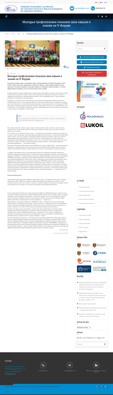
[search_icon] (106, 16)
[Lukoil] (91, 125)
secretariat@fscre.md (82, 8)
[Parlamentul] (99, 245)
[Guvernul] (84, 253)
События (29, 68)
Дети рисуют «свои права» (87, 304)
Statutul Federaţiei (84, 223)
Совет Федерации (84, 195)
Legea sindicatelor (84, 219)
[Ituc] (84, 261)
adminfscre (13, 73)
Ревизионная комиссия (86, 203)
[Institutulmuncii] (84, 268)
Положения (16, 371)
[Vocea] (99, 261)
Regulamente (83, 231)
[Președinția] (84, 245)
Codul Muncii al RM (85, 215)
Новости (22, 366)
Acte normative (83, 227)
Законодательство (11, 366)
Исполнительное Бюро (86, 199)
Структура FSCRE (84, 187)
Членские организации (86, 191)
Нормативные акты (13, 369)
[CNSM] (99, 253)
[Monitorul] (99, 268)
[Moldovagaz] (91, 115)
